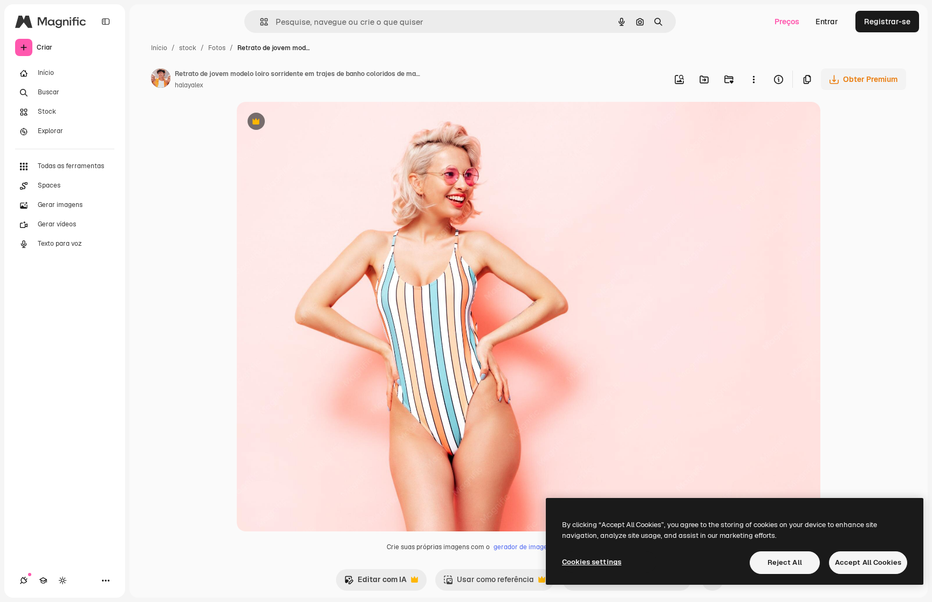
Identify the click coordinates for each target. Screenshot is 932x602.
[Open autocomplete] (260, 22)
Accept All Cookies (868, 562)
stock (187, 48)
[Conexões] (23, 580)
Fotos (216, 48)
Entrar (827, 21)
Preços (787, 21)
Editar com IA (375, 582)
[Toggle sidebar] (105, 21)
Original (306, 122)
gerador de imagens (524, 547)
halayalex (189, 85)
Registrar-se (887, 21)
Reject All (784, 562)
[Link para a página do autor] (160, 79)
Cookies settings (591, 561)
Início (159, 48)
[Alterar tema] (62, 580)
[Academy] (43, 580)
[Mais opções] (753, 79)
